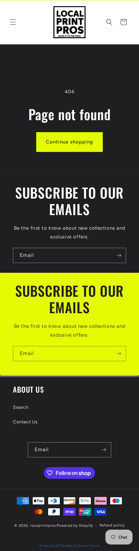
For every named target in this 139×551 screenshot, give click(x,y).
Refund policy (112, 525)
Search (21, 407)
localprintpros (43, 525)
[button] (13, 22)
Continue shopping (69, 142)
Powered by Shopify (75, 525)
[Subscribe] (119, 255)
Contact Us (25, 422)
